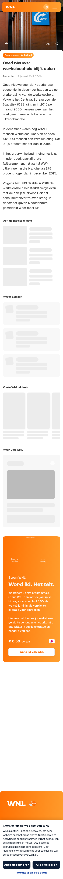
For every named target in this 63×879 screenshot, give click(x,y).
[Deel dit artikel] (56, 43)
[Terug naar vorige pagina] (6, 43)
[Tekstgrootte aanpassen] (47, 43)
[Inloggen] (46, 7)
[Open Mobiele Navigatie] (54, 7)
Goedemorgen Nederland (18, 55)
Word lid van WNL (31, 652)
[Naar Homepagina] (10, 7)
